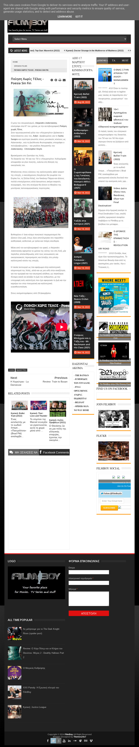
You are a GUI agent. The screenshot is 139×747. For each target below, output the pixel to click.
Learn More (65, 16)
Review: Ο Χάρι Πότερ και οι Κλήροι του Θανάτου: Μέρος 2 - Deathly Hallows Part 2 (43, 653)
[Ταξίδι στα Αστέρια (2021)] (83, 202)
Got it (79, 16)
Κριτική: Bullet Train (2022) (120, 156)
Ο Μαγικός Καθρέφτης (34, 668)
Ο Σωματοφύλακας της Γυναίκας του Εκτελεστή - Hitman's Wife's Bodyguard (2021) (82, 178)
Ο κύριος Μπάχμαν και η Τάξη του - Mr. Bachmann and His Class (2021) (82, 341)
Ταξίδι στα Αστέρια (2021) (82, 222)
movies (11, 370)
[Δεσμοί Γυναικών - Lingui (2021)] (83, 238)
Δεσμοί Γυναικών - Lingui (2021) (80, 259)
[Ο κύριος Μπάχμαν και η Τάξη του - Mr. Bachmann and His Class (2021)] (83, 316)
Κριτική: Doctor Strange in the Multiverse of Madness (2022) (82, 50)
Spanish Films (20, 66)
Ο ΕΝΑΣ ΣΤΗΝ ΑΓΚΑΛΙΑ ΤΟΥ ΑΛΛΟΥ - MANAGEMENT (121, 76)
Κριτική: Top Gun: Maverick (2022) (30, 50)
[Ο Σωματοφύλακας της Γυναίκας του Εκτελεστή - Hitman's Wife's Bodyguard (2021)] (83, 150)
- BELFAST (79, 402)
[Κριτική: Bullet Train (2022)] (83, 83)
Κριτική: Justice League (34, 707)
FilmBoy (69, 734)
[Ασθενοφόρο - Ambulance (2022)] (83, 111)
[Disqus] (39, 503)
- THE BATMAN (81, 375)
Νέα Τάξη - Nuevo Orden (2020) (81, 299)
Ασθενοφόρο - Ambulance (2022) (81, 133)
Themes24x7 (80, 737)
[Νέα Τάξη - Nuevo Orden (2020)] (83, 277)
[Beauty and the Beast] (113, 460)
